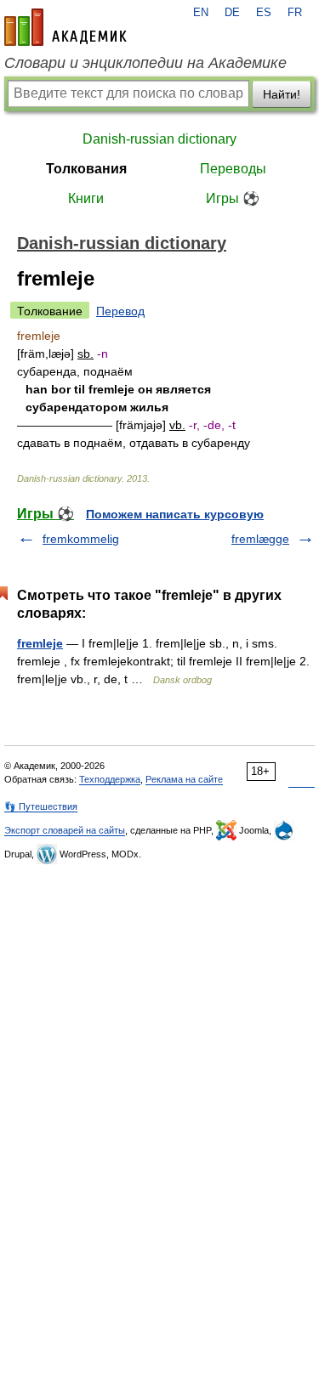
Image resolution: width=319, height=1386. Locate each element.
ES (263, 13)
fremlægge (260, 539)
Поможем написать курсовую (175, 514)
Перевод (120, 311)
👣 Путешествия (40, 806)
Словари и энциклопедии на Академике (145, 62)
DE (232, 13)
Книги (86, 198)
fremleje (40, 643)
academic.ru (65, 27)
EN (200, 13)
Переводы (233, 168)
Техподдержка (109, 779)
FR (295, 13)
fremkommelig (81, 539)
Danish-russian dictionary (159, 139)
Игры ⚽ (232, 198)
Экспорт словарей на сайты (64, 830)
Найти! (281, 94)
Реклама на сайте (184, 779)
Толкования (86, 168)
